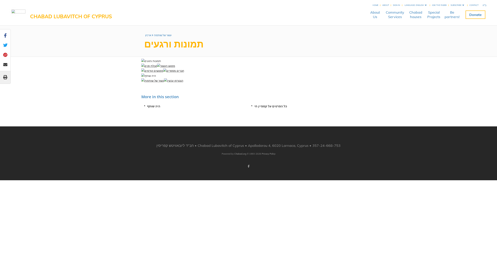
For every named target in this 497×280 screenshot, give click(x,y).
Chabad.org (240, 153)
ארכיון (148, 35)
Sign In (396, 5)
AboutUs (375, 14)
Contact (474, 5)
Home (375, 5)
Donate (475, 14)
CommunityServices (395, 14)
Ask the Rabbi (439, 5)
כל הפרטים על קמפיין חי (270, 106)
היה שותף (153, 106)
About (385, 5)
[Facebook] (248, 166)
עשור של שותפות (163, 35)
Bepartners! (452, 14)
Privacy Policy (268, 153)
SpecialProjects (433, 14)
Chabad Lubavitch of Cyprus (71, 16)
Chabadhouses (415, 14)
